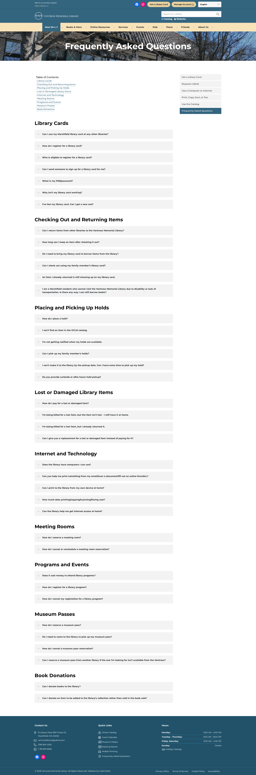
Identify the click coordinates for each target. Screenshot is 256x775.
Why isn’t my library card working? (62, 192)
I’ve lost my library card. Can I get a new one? (67, 204)
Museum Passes (46, 105)
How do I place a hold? (55, 318)
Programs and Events (49, 102)
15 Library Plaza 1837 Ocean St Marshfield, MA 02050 (52, 734)
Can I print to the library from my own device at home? (73, 488)
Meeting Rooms (45, 98)
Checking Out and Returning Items (56, 84)
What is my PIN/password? (57, 181)
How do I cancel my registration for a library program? (72, 599)
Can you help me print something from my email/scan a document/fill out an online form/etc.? (95, 476)
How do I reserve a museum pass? (61, 625)
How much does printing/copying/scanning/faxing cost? (73, 499)
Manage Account (182, 4)
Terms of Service (180, 771)
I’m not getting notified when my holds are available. (72, 342)
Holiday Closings (174, 749)
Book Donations (46, 109)
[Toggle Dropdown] (62, 27)
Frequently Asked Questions (116, 756)
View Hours (40, 6)
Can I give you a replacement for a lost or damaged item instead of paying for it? (87, 438)
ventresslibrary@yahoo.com (51, 740)
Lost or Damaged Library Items (54, 91)
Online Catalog (109, 732)
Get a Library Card (159, 4)
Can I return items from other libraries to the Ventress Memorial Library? (83, 230)
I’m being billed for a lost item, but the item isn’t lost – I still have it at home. (85, 415)
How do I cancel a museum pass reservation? (67, 648)
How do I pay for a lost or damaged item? (65, 403)
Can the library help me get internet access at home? (72, 511)
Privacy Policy (162, 771)
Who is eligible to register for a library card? (67, 157)
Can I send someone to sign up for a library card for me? (73, 169)
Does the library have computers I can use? (66, 464)
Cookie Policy (198, 771)
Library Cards (44, 81)
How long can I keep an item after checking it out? (70, 242)
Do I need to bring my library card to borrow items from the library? (80, 254)
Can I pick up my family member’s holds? (65, 353)
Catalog (168, 19)
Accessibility (214, 771)
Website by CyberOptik (99, 771)
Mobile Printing (109, 751)
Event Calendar (109, 737)
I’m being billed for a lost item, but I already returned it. (73, 426)
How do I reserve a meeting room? (61, 537)
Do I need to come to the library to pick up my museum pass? (77, 637)
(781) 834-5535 (44, 744)
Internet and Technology (50, 95)
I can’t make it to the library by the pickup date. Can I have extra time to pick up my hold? (93, 365)
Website (181, 19)
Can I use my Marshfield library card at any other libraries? (75, 134)
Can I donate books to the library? (61, 686)
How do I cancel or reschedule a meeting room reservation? (75, 549)
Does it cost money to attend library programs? (68, 575)
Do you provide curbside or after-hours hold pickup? (71, 377)
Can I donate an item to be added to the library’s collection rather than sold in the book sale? (94, 698)
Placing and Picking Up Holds (53, 88)
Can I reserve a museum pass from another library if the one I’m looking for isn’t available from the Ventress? (104, 660)
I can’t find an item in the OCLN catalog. (64, 330)
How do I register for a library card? (62, 146)
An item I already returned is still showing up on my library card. (78, 277)
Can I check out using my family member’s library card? (73, 265)
